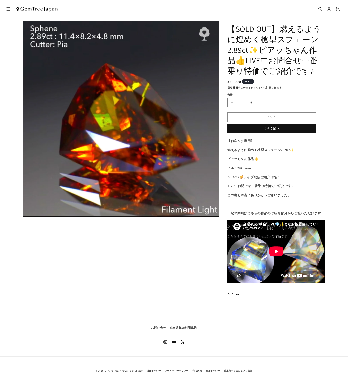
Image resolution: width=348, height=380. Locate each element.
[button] (8, 9)
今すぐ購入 (272, 128)
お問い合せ (158, 327)
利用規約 (197, 370)
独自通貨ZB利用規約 (183, 327)
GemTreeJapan (113, 370)
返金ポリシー (154, 370)
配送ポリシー (213, 370)
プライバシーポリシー (176, 370)
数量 (230, 94)
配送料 (237, 87)
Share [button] (236, 294)
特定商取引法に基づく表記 (238, 370)
